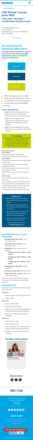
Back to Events (8, 8)
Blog (10, 421)
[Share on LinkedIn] (20, 379)
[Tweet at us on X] (12, 410)
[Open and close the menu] (22, 3)
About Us (13, 419)
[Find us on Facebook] (9, 410)
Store (14, 421)
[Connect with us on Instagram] (18, 410)
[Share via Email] (12, 379)
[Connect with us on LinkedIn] (15, 410)
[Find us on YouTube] (20, 410)
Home (8, 419)
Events (25, 419)
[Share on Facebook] (16, 379)
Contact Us (19, 419)
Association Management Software (17, 434)
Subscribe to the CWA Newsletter (15, 430)
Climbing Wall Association (14, 359)
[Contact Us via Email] (23, 410)
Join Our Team (20, 421)
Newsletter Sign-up (16, 423)
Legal (26, 437)
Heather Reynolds (13, 357)
